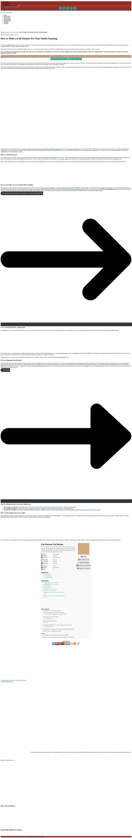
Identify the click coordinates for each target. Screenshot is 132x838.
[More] (74, 643)
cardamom (76, 353)
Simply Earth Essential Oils (48, 187)
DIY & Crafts (15, 32)
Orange (58, 353)
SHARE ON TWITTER (84, 568)
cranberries (126, 149)
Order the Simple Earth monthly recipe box (73, 189)
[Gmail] (71, 643)
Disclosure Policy (65, 45)
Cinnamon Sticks (48, 585)
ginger (66, 353)
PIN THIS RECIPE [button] (84, 559)
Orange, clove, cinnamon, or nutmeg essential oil (54, 595)
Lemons (46, 589)
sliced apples (27, 149)
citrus (61, 509)
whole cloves (39, 149)
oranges (33, 149)
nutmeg (62, 353)
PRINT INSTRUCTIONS (75, 58)
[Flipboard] (56, 643)
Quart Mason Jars (48, 574)
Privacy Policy (40, 836)
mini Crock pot (45, 508)
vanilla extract (4, 150)
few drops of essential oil (73, 149)
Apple (48, 584)
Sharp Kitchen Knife (48, 577)
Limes (45, 590)
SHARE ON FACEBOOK (84, 565)
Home (8, 32)
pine (57, 509)
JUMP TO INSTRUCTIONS (59, 58)
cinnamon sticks (59, 149)
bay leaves (93, 509)
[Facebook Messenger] (68, 643)
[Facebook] (53, 643)
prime (40, 540)
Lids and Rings (47, 575)
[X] (62, 643)
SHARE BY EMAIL (84, 562)
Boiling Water (51, 592)
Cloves (46, 587)
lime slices (51, 149)
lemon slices (46, 149)
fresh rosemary (84, 509)
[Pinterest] (59, 643)
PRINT (84, 556)
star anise (12, 150)
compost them (61, 357)
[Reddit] (65, 643)
